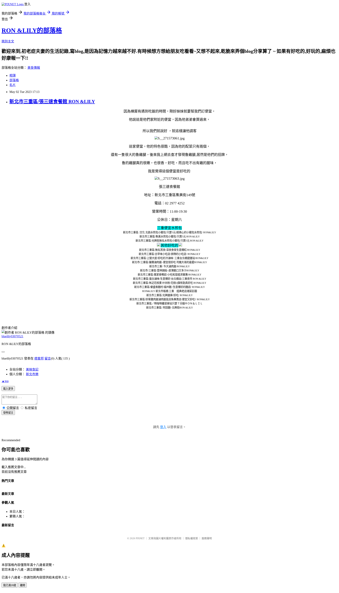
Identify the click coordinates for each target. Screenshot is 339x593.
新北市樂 (32, 374)
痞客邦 (39, 358)
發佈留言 (8, 412)
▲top (5, 381)
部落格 (14, 80)
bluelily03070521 (12, 336)
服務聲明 (207, 538)
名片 (12, 85)
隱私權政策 (191, 538)
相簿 (12, 75)
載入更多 (8, 388)
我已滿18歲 (9, 585)
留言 (48, 358)
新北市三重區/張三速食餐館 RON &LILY (52, 101)
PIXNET (140, 538)
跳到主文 (8, 41)
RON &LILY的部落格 (32, 30)
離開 (22, 585)
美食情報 (33, 67)
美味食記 (32, 369)
